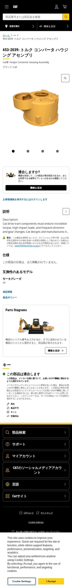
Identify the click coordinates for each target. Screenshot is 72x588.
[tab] (13, 151)
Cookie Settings (36, 522)
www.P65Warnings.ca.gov (27, 245)
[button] (25, 199)
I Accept (51, 581)
